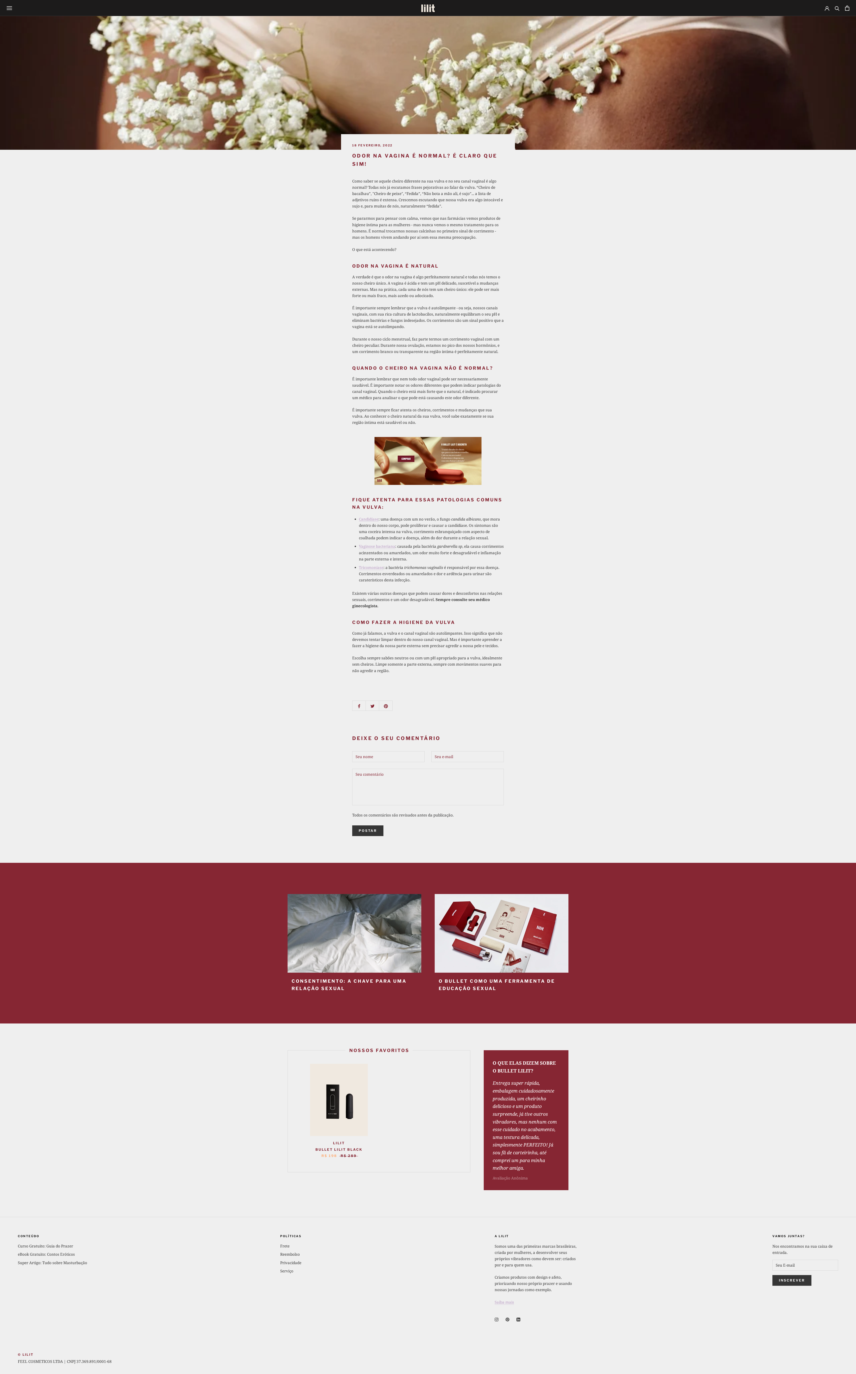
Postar (368, 831)
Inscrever (792, 1280)
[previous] (288, 1111)
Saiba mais (504, 1302)
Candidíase (369, 519)
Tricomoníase (371, 567)
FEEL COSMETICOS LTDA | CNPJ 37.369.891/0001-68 (65, 1361)
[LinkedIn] (518, 1319)
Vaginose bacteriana (377, 546)
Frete (285, 1246)
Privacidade (290, 1262)
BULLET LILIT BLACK (338, 1150)
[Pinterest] (507, 1319)
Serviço (286, 1271)
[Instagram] (496, 1319)
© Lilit (26, 1354)
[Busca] (837, 8)
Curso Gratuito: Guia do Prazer (45, 1246)
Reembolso (290, 1254)
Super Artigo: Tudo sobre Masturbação (52, 1262)
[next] (470, 1111)
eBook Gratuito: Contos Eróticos (46, 1254)
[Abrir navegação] (9, 8)
